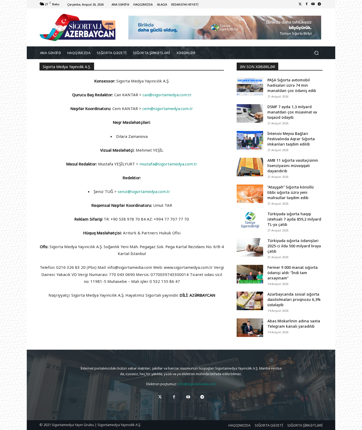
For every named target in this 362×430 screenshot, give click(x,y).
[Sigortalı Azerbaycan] (77, 27)
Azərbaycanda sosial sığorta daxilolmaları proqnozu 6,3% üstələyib (294, 299)
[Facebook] (306, 4)
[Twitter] (300, 4)
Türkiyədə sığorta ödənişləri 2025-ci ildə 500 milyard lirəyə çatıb (294, 246)
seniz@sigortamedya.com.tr (144, 191)
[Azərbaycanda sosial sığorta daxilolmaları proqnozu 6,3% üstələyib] (250, 301)
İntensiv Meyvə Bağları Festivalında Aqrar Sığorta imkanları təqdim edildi (291, 139)
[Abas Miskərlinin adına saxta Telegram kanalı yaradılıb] (250, 327)
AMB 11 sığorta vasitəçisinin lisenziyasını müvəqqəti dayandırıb (292, 165)
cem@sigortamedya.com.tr (167, 108)
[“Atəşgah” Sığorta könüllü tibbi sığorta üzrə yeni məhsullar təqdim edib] (250, 194)
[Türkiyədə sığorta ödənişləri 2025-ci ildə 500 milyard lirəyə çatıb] (250, 247)
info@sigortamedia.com (197, 383)
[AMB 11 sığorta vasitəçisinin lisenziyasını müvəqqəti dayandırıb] (250, 167)
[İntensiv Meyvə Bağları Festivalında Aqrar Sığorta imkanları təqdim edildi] (250, 140)
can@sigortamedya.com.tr (167, 94)
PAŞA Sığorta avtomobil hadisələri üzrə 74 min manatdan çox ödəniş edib (291, 85)
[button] (316, 53)
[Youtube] (313, 4)
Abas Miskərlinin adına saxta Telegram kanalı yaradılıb (293, 323)
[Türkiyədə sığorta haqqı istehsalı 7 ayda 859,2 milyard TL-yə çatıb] (250, 220)
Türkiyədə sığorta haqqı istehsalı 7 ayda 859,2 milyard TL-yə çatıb (294, 219)
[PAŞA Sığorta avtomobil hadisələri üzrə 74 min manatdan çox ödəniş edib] (250, 86)
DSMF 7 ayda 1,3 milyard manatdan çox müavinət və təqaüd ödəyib (292, 112)
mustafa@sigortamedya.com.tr (168, 163)
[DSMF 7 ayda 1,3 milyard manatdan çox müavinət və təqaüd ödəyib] (250, 113)
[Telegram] (319, 4)
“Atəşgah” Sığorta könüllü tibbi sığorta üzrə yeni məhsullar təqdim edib (290, 192)
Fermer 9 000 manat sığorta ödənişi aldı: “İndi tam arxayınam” (292, 272)
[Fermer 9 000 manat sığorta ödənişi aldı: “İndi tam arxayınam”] (250, 274)
